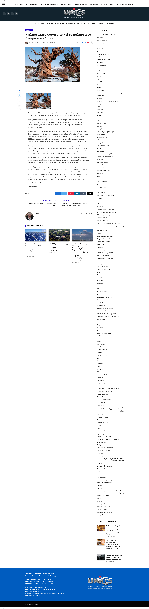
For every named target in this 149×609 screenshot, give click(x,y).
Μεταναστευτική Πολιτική (104, 333)
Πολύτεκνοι (100, 405)
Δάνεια (99, 115)
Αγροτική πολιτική (102, 37)
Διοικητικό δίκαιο (102, 181)
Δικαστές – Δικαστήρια (103, 170)
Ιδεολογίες (100, 283)
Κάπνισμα (100, 302)
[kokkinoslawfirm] (74, 14)
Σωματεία (100, 463)
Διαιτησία (100, 129)
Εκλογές (99, 204)
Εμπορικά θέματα (66, 4)
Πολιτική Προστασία (103, 397)
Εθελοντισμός (101, 193)
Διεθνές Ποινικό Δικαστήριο (105, 156)
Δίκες (98, 176)
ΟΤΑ (98, 372)
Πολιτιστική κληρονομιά (104, 399)
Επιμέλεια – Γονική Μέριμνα (105, 253)
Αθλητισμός (100, 43)
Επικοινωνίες (101, 250)
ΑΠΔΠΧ (99, 68)
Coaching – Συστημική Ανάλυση (106, 35)
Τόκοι (98, 471)
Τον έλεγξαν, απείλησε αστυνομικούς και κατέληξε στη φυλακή (114, 557)
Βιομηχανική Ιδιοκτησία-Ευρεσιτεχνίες (108, 101)
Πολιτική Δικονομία (102, 394)
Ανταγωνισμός (101, 62)
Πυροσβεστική (101, 425)
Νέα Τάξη (99, 347)
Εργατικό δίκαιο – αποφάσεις (49, 4)
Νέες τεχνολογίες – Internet (105, 350)
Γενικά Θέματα (101, 109)
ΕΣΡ (98, 261)
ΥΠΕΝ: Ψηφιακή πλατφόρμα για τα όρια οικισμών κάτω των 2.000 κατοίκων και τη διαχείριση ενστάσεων (59, 247)
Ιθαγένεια (100, 286)
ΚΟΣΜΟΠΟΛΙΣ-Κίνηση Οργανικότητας (108, 316)
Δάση (98, 118)
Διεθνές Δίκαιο (101, 151)
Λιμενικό (99, 330)
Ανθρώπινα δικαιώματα (103, 59)
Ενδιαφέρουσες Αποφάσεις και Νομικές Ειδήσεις (112, 227)
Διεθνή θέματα (101, 159)
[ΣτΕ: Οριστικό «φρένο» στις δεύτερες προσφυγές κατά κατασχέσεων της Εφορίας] (101, 528)
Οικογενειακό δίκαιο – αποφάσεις (106, 361)
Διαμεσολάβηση (101, 134)
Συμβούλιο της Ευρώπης (104, 436)
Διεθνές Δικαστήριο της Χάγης (105, 154)
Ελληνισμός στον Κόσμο (104, 215)
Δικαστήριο (100, 173)
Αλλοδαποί (100, 48)
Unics (32, 42)
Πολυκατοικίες (101, 402)
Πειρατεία (100, 377)
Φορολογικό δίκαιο (102, 504)
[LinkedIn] (19, 99)
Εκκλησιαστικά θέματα (103, 201)
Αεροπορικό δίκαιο (102, 40)
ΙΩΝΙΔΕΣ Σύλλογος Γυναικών (105, 297)
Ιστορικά (99, 294)
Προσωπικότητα (101, 420)
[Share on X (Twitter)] (85, 42)
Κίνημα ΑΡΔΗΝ (101, 305)
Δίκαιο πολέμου (101, 165)
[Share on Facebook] (82, 42)
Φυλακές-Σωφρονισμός (103, 506)
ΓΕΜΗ (98, 107)
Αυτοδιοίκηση (101, 90)
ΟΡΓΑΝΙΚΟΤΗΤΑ (101, 369)
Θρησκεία (100, 277)
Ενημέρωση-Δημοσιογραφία (105, 236)
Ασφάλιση (100, 87)
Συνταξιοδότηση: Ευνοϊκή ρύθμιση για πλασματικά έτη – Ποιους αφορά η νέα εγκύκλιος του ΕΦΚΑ (113, 544)
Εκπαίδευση (100, 206)
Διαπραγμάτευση (102, 137)
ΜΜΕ (98, 338)
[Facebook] (19, 90)
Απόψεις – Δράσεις (102, 73)
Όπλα (98, 366)
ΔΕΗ (98, 120)
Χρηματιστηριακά (102, 509)
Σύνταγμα (100, 453)
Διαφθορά (100, 148)
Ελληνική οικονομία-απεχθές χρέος (107, 212)
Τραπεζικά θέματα (102, 477)
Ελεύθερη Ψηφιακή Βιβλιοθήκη (106, 209)
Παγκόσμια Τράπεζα (102, 374)
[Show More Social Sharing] (91, 42)
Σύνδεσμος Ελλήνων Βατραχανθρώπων (108, 439)
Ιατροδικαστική (101, 280)
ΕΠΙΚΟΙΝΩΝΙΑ (110, 23)
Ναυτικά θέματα (101, 344)
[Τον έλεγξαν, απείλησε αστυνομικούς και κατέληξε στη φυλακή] (101, 557)
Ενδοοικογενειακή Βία (103, 230)
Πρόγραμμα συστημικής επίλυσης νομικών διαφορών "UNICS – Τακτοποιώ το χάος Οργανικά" (111, 409)
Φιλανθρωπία (101, 498)
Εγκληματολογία (101, 187)
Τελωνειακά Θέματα (102, 469)
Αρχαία (99, 76)
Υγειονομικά (100, 485)
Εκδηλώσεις (100, 198)
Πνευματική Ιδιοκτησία (103, 386)
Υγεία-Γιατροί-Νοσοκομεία (104, 482)
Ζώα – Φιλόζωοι (101, 275)
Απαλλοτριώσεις (101, 65)
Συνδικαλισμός (101, 442)
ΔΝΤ (98, 184)
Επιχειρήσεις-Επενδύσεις (104, 255)
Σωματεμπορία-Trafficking (104, 466)
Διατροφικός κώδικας (103, 145)
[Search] (145, 4)
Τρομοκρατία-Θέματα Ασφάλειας (106, 480)
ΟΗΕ (98, 358)
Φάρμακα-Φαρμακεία (103, 495)
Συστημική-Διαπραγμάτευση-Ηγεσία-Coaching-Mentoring (113, 459)
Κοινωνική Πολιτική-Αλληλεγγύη (106, 314)
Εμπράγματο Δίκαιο (81, 4)
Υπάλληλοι (100, 488)
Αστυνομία (100, 84)
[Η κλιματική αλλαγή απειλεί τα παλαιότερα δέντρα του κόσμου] (52, 81)
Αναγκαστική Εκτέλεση (103, 54)
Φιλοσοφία (100, 501)
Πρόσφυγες (100, 414)
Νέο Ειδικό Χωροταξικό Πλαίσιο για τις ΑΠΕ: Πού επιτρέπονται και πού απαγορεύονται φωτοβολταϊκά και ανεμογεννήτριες (34, 249)
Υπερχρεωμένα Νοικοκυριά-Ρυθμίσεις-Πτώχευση (112, 492)
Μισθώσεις (100, 336)
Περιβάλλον (29, 30)
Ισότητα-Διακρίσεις (102, 291)
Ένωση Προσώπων (102, 244)
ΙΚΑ (98, 289)
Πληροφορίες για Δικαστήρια (105, 383)
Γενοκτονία (100, 112)
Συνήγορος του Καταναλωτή (105, 447)
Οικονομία (100, 363)
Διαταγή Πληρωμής (102, 143)
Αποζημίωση (94, 4)
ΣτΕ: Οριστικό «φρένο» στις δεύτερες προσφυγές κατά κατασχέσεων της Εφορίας (114, 530)
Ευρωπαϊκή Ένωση (102, 266)
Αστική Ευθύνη (101, 82)
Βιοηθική (99, 98)
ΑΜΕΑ (98, 51)
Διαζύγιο (99, 126)
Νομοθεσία (100, 352)
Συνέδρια (99, 445)
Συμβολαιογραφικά (102, 434)
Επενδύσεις (100, 247)
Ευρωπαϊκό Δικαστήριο (103, 269)
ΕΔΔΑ (98, 190)
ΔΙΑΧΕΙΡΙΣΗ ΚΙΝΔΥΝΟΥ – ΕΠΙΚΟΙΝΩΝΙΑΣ (94, 23)
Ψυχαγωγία (100, 515)
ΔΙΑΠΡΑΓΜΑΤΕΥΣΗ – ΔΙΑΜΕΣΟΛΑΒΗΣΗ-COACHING (68, 23)
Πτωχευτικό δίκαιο (102, 422)
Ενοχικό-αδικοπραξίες (107, 4)
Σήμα (98, 428)
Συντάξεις (100, 456)
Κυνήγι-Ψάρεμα (101, 322)
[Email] (19, 108)
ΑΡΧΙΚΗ (37, 23)
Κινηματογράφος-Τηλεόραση (105, 308)
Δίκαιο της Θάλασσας (103, 168)
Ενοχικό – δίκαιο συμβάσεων (125, 4)
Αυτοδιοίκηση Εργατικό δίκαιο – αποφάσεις (109, 93)
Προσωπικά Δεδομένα (103, 417)
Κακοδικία (100, 300)
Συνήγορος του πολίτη (103, 450)
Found (1, 608)
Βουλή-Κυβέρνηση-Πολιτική (105, 104)
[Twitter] (19, 95)
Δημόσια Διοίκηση (102, 123)
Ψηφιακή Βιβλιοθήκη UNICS (105, 512)
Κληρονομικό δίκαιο (102, 311)
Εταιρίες (99, 264)
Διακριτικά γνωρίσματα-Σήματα (106, 132)
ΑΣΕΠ (98, 79)
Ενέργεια (99, 233)
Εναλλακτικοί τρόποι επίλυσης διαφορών (108, 223)
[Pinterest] (19, 103)
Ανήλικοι (99, 57)
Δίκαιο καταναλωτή (102, 162)
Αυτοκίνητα (100, 95)
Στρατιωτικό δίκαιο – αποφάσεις (106, 431)
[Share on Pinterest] (88, 42)
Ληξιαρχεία (100, 327)
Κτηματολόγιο (101, 319)
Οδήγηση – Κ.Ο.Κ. (102, 355)
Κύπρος (99, 325)
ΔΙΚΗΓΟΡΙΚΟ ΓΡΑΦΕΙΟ (47, 23)
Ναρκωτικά (100, 341)
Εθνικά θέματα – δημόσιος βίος (106, 195)
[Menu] (3, 4)
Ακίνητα (99, 46)
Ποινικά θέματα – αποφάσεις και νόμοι (26, 4)
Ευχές (98, 272)
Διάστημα (100, 140)
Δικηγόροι (100, 179)
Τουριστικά (100, 474)
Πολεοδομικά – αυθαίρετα (104, 391)
